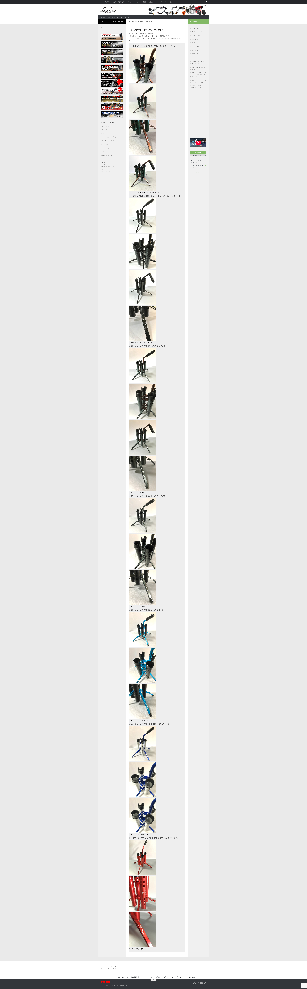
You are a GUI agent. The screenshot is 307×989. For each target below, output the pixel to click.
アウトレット (105, 151)
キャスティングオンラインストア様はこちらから (145, 193)
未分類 (193, 43)
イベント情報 (195, 28)
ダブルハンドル (106, 129)
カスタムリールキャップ (108, 140)
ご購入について (153, 2)
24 (191, 167)
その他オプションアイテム (109, 155)
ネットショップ (174, 2)
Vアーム (104, 133)
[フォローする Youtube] (119, 21)
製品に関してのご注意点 (108, 17)
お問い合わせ (164, 2)
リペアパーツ (105, 148)
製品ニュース (195, 46)
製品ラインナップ (110, 2)
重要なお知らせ (196, 54)
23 (205, 165)
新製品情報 (195, 39)
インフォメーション (133, 2)
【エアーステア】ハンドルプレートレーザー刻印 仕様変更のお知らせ (198, 74)
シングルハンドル (107, 126)
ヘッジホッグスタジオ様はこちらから (141, 342)
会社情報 (143, 2)
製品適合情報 (121, 2)
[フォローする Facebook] (113, 21)
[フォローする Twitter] (122, 21)
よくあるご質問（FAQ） (124, 17)
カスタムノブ (105, 144)
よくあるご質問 (196, 35)
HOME (101, 2)
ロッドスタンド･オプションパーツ (111, 137)
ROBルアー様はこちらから (137, 949)
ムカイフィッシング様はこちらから (140, 492)
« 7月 (197, 172)
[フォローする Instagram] (116, 21)
